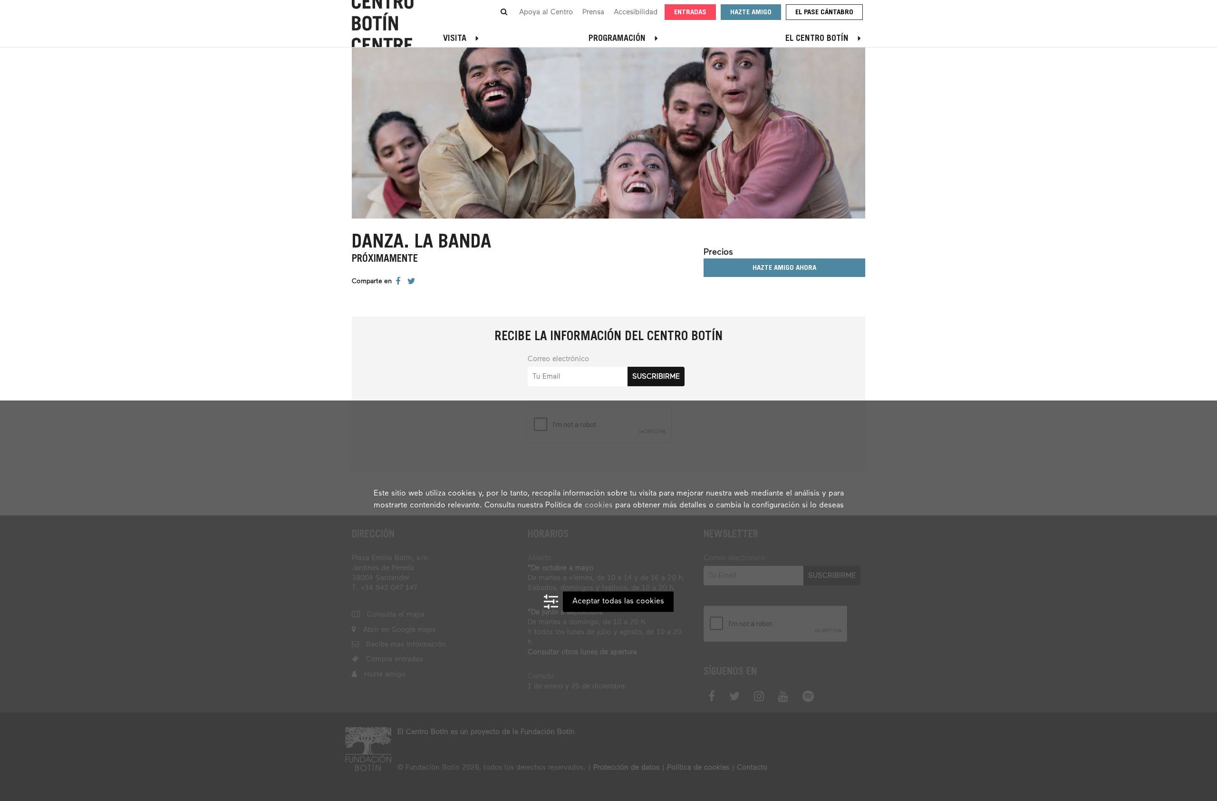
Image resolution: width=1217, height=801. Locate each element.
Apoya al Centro (546, 12)
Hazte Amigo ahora (784, 268)
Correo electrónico (558, 358)
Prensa (593, 12)
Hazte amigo (751, 12)
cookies (599, 505)
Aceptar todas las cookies (618, 601)
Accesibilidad (635, 12)
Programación (617, 39)
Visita (454, 39)
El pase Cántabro (824, 12)
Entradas (690, 12)
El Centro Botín (817, 39)
